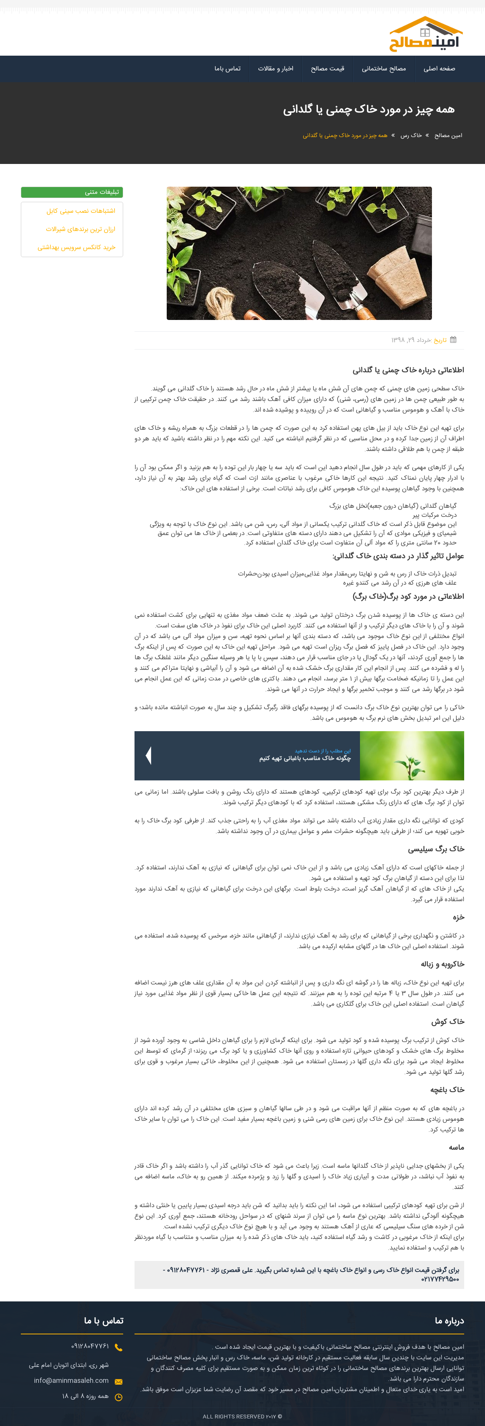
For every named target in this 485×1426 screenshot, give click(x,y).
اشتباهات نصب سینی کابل (81, 211)
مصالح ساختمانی (384, 69)
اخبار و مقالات (275, 69)
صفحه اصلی (439, 69)
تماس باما (227, 69)
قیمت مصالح (327, 69)
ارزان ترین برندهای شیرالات (80, 229)
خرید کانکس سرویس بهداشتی (76, 247)
